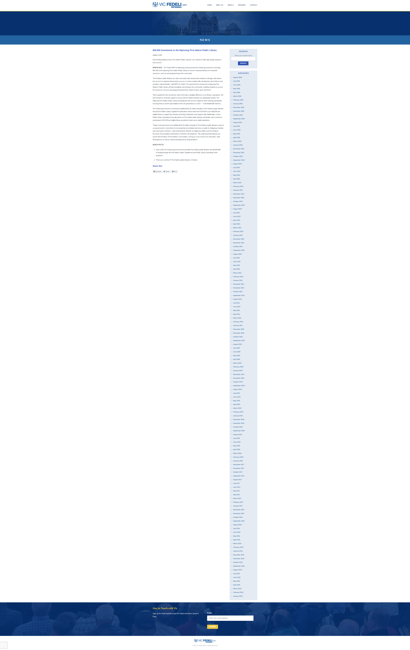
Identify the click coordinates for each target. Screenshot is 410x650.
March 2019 (237, 408)
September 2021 (239, 295)
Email (209, 613)
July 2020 (236, 348)
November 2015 (238, 558)
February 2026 (238, 100)
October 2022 (238, 246)
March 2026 (237, 96)
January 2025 (238, 145)
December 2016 (238, 509)
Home (209, 5)
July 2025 (236, 126)
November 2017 (238, 468)
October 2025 (238, 115)
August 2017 (237, 479)
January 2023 (238, 235)
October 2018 (238, 427)
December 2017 (238, 464)
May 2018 (236, 446)
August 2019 (237, 389)
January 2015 (238, 596)
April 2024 (236, 179)
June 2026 (236, 85)
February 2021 (238, 322)
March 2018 (237, 453)
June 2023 (236, 216)
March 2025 (237, 141)
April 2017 (236, 495)
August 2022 (237, 254)
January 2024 (238, 190)
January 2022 (238, 280)
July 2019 (236, 393)
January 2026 (238, 103)
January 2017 (238, 506)
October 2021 (238, 291)
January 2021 (238, 325)
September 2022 (239, 250)
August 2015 (237, 570)
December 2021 (238, 284)
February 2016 (238, 547)
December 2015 (238, 555)
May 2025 (236, 134)
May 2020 (236, 355)
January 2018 (238, 461)
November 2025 (238, 111)
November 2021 (238, 288)
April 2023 (236, 224)
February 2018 (238, 457)
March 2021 (237, 318)
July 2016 (236, 528)
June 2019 (236, 397)
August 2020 (237, 344)
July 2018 (236, 438)
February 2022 (238, 276)
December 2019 (238, 374)
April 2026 (236, 92)
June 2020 (236, 352)
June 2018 (236, 442)
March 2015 (237, 588)
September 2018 (239, 431)
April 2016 (236, 540)
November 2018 (238, 423)
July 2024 (236, 167)
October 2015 (238, 562)
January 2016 (238, 551)
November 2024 (238, 152)
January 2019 (238, 416)
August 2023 (237, 209)
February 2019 (238, 412)
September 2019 (239, 385)
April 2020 (236, 359)
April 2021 (236, 314)
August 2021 (237, 299)
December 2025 (238, 107)
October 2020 (238, 337)
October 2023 (238, 201)
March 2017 (237, 498)
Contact (253, 5)
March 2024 (237, 182)
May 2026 (236, 88)
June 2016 (236, 532)
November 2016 (238, 513)
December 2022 (238, 239)
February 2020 (238, 367)
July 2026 (236, 81)
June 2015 (236, 577)
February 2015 (238, 592)
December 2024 (238, 149)
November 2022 (238, 243)
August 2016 (237, 525)
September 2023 (239, 205)
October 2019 (238, 382)
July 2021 (236, 303)
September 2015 (239, 566)
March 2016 (237, 543)
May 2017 (236, 491)
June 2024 (236, 171)
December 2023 (238, 194)
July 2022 (236, 258)
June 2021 (236, 306)
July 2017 (236, 483)
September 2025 (239, 119)
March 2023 (237, 228)
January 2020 (238, 370)
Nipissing (242, 5)
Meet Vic (219, 5)
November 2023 (238, 198)
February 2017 (238, 502)
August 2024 (237, 164)
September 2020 (239, 340)
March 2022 (237, 273)
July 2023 (236, 213)
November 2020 (238, 333)
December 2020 (238, 329)
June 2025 (236, 130)
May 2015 (236, 581)
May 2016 (236, 536)
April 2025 (236, 137)
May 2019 (236, 400)
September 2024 (239, 160)
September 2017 (239, 476)
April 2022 (236, 269)
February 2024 (238, 186)
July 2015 (236, 573)
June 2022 (236, 261)
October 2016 (238, 517)
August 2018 (237, 434)
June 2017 (236, 487)
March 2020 (237, 363)
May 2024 (236, 175)
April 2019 (236, 404)
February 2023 (238, 231)
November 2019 (238, 378)
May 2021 (236, 310)
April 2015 (236, 585)
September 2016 (239, 521)
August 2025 (237, 122)
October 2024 (238, 156)
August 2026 (237, 77)
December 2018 (238, 419)
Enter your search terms (243, 55)
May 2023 (236, 220)
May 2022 (236, 265)
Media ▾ (231, 5)
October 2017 (238, 472)
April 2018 (236, 449)
